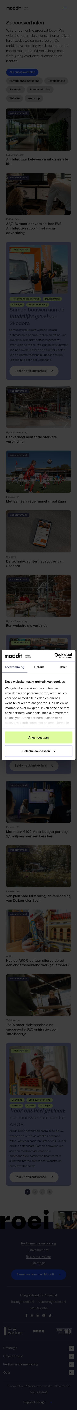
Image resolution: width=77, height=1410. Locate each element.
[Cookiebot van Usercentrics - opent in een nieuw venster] (54, 655)
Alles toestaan (38, 737)
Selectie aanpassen (36, 751)
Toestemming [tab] (14, 667)
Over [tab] (63, 667)
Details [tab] (39, 667)
